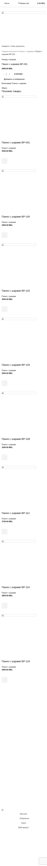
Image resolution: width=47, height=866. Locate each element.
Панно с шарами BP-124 (16, 661)
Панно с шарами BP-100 (16, 216)
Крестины (6, 723)
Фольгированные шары (12, 746)
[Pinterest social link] (14, 88)
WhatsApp (6, 799)
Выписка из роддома (10, 711)
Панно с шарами (26, 51)
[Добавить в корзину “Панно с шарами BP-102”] (4, 309)
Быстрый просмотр (4, 166)
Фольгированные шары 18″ (13, 750)
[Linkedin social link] (16, 88)
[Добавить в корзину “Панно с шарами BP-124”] (4, 680)
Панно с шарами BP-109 (16, 439)
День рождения (8, 707)
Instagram (6, 791)
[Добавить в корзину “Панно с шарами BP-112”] (4, 531)
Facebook (6, 786)
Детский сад (7, 737)
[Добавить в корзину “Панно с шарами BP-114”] (4, 606)
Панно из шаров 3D (10, 733)
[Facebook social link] (8, 88)
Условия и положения (11, 764)
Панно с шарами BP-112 (16, 513)
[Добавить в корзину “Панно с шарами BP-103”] (4, 383)
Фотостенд (6, 719)
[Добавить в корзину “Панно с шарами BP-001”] (4, 161)
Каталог (14, 51)
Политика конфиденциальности (15, 768)
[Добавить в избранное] (4, 155)
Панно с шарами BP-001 (16, 142)
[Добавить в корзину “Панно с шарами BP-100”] (4, 235)
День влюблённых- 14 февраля (15, 742)
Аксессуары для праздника (13, 754)
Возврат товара (8, 777)
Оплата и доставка (10, 773)
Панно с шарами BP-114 (16, 587)
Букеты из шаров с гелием (13, 702)
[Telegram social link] (19, 88)
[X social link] (11, 88)
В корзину (18, 74)
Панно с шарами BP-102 (16, 290)
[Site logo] (23, 3)
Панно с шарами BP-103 (16, 364)
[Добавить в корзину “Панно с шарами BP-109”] (4, 457)
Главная (5, 51)
